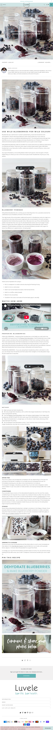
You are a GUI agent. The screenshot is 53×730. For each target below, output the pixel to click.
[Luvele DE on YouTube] (25, 713)
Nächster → (48, 62)
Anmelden (26, 675)
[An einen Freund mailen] (30, 660)
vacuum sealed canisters (12, 513)
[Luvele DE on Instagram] (30, 713)
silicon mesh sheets (33, 415)
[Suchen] (44, 4)
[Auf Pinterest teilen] (28, 660)
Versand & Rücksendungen (26, 1)
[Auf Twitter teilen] (22, 660)
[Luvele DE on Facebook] (23, 713)
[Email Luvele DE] (32, 713)
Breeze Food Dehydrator (15, 415)
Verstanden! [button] (48, 728)
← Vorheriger (40, 62)
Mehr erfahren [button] (22, 729)
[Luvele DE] (26, 5)
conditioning (41, 496)
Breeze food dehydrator (26, 338)
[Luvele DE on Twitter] (20, 713)
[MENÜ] (1, 4)
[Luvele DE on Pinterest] (28, 713)
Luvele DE (25, 718)
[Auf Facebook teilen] (25, 660)
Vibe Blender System (17, 546)
